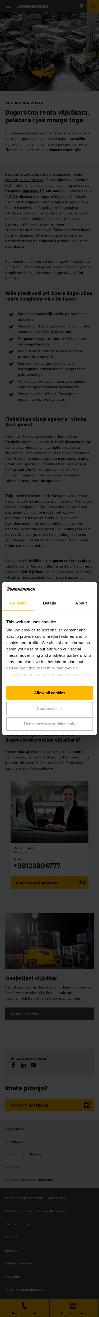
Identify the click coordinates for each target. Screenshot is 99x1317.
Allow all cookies (49, 693)
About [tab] (81, 603)
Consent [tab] (18, 603)
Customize (46, 708)
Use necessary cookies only (49, 724)
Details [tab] (49, 603)
